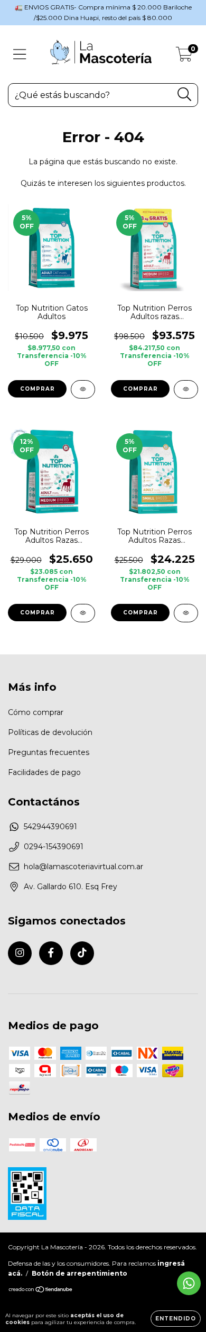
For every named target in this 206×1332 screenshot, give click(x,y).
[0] (184, 57)
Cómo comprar (35, 712)
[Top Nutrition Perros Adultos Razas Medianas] (83, 613)
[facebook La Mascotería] (51, 953)
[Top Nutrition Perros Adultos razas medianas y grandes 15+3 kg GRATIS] (186, 389)
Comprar (37, 388)
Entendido (175, 1318)
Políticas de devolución (50, 732)
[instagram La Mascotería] (20, 953)
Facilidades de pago (44, 772)
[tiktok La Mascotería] (82, 953)
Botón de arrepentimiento (79, 1273)
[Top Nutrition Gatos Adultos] (83, 389)
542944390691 (50, 826)
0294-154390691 (53, 846)
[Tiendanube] (41, 1291)
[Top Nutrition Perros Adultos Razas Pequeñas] (186, 613)
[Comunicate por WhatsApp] (189, 1283)
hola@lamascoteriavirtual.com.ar (83, 866)
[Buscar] (184, 94)
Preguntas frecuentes (48, 752)
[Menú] (20, 54)
